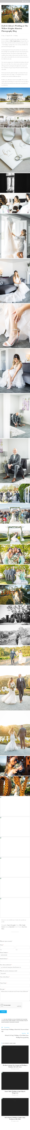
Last (16, 949)
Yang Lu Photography (11, 925)
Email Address (4, 958)
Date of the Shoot (5, 977)
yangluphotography (14, 1022)
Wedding (16, 35)
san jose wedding (20, 1020)
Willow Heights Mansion (15, 41)
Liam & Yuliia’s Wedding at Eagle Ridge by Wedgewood (15, 1092)
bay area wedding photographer (19, 1019)
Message (2, 989)
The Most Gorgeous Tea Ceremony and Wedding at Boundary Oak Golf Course (15, 1066)
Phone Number (4, 952)
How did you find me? (6, 964)
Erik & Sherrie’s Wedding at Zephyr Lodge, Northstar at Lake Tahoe (15, 1118)
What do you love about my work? (8, 971)
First (1, 949)
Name (2, 945)
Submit (3, 1011)
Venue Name (3, 983)
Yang (3, 35)
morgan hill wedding (11, 1020)
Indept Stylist (11, 927)
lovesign (3, 1020)
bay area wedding (8, 1019)
